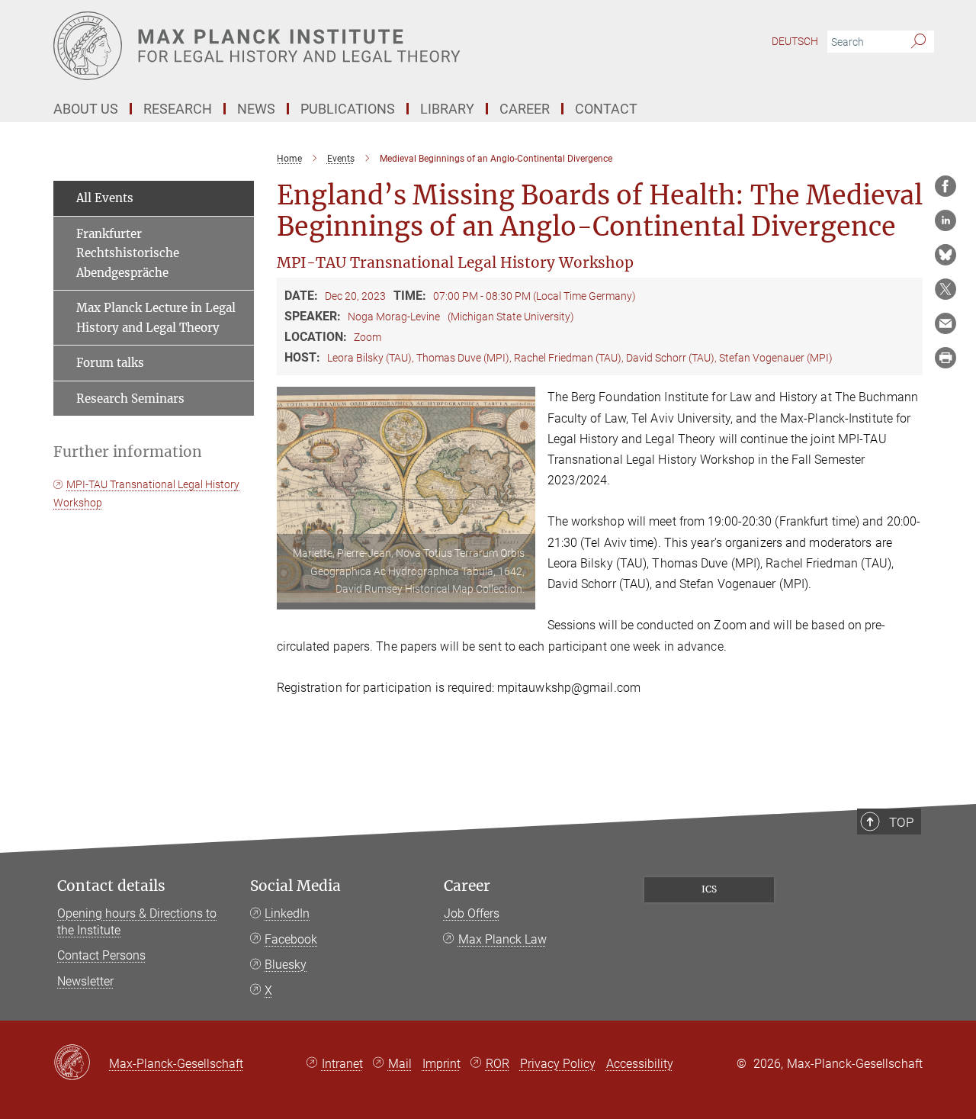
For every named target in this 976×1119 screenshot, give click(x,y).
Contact (606, 108)
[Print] (945, 357)
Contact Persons (101, 955)
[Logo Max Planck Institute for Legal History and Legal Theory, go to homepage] (339, 45)
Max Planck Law (502, 939)
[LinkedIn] (945, 220)
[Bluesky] (945, 254)
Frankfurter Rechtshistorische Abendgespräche (127, 253)
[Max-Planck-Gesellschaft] (81, 1063)
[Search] (918, 42)
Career (467, 886)
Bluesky (286, 964)
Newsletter (85, 981)
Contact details (111, 886)
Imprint (441, 1063)
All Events (104, 198)
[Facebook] (945, 186)
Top (901, 822)
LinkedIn (287, 913)
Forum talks (110, 362)
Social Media (295, 886)
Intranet (342, 1063)
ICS (709, 889)
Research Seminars (130, 398)
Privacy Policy (558, 1063)
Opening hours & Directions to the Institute (137, 921)
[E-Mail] (945, 323)
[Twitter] (945, 289)
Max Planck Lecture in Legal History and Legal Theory (156, 318)
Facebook (291, 939)
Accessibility (639, 1063)
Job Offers (471, 913)
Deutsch (795, 41)
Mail (400, 1063)
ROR (497, 1063)
